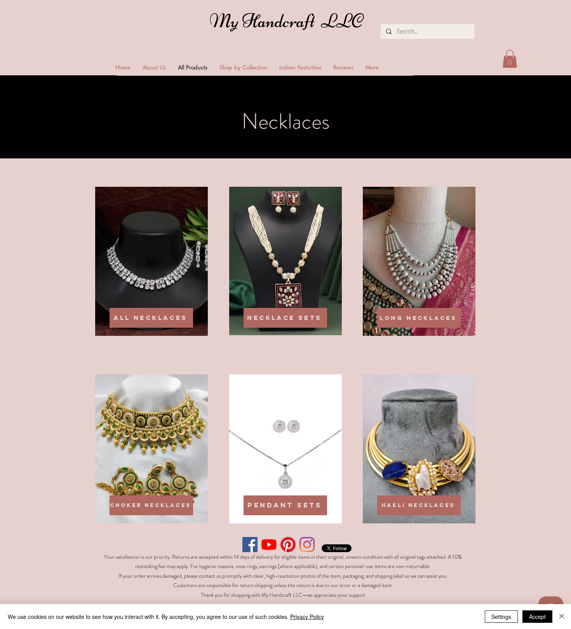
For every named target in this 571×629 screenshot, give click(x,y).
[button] (509, 59)
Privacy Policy (307, 616)
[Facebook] (250, 544)
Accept (537, 616)
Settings (501, 616)
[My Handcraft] (287, 23)
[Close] (561, 616)
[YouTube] (269, 544)
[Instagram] (307, 544)
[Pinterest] (288, 544)
